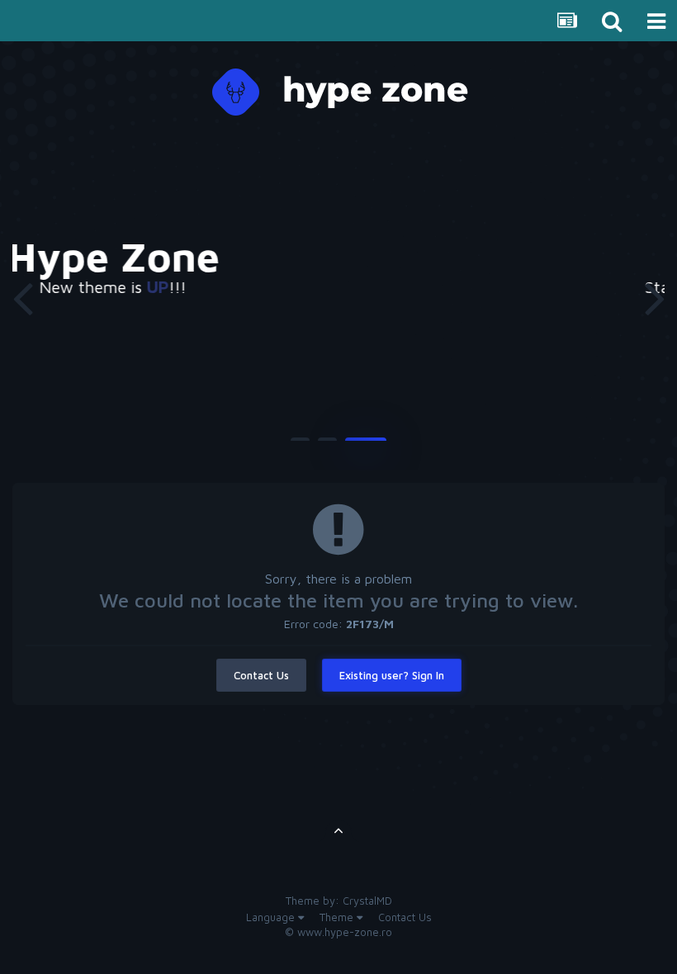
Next (655, 297)
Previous (22, 297)
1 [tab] (300, 445)
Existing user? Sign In (391, 675)
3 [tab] (365, 445)
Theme (338, 917)
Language (272, 917)
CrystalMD (367, 900)
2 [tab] (327, 445)
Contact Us (261, 675)
